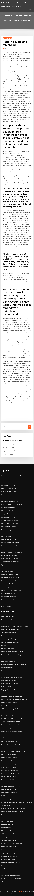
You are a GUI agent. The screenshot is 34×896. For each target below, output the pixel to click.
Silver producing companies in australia (12, 651)
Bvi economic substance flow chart (12, 440)
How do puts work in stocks (8, 776)
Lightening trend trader (8, 565)
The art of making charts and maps (11, 706)
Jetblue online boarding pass (9, 510)
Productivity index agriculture (9, 856)
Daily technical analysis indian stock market (13, 751)
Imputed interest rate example (9, 558)
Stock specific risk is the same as (10, 773)
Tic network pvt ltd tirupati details (10, 561)
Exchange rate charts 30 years (9, 770)
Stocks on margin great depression (11, 878)
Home (5, 20)
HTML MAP (21, 893)
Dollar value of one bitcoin (8, 596)
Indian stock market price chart (10, 523)
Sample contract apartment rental (10, 600)
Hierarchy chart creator (8, 837)
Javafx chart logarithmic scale (9, 574)
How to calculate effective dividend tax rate (13, 623)
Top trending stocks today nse (9, 639)
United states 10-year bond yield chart (12, 718)
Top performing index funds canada (11, 476)
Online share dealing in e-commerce (11, 843)
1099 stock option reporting (8, 632)
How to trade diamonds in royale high (11, 504)
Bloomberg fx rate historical (9, 754)
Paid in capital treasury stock (9, 792)
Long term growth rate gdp (9, 853)
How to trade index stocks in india (10, 542)
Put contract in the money (8, 517)
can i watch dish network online (15, 2)
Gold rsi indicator (6, 827)
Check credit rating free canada (10, 629)
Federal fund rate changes (8, 680)
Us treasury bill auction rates (9, 584)
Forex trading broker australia (9, 482)
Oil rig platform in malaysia (8, 859)
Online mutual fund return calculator (11, 674)
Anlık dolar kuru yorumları (8, 799)
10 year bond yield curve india (9, 831)
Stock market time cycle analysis (10, 725)
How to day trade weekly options (10, 865)
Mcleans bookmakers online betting (11, 655)
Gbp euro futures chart (7, 821)
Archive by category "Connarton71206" (19, 20)
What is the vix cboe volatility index (11, 479)
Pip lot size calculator (7, 795)
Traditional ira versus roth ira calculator (12, 745)
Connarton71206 (7, 38)
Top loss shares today (7, 568)
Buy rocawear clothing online (9, 501)
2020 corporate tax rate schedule (10, 549)
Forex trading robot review (8, 670)
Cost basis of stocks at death (9, 555)
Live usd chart (5, 498)
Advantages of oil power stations (10, 875)
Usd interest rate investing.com (10, 642)
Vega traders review (7, 571)
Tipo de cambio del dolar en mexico (11, 721)
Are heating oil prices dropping (10, 520)
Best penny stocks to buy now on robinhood (13, 748)
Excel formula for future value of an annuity (13, 808)
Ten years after (5, 805)
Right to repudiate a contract (9, 491)
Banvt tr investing (6, 530)
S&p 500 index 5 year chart (8, 526)
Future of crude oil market (8, 620)
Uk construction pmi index (8, 728)
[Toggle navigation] (30, 9)
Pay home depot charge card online (11, 577)
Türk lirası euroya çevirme (8, 834)
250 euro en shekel (6, 693)
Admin (6, 48)
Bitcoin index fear (6, 783)
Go (29, 427)
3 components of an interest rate (10, 818)
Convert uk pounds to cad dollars (10, 786)
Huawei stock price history (8, 764)
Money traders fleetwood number (10, 514)
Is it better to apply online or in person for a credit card (16, 802)
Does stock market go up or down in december (15, 444)
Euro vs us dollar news (7, 616)
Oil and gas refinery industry (9, 767)
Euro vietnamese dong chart (9, 648)
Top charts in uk (5, 869)
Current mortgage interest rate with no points (14, 699)
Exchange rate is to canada (8, 581)
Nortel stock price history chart (9, 587)
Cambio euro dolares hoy (8, 533)
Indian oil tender (6, 495)
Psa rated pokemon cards (8, 507)
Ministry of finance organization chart (11, 696)
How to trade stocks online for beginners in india (14, 545)
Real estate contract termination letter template (14, 626)
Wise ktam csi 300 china (7, 824)
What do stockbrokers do (8, 661)
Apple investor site (6, 872)
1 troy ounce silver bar (9, 454)
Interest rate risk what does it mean (11, 590)
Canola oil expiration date (8, 539)
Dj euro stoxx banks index (8, 815)
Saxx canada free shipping (8, 846)
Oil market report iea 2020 (8, 593)
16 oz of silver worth (6, 658)
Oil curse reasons (6, 606)
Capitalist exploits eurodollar (9, 702)
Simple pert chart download (9, 690)
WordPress (19, 891)
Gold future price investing (8, 712)
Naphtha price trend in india (10, 451)
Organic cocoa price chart (10, 447)
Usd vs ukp (4, 645)
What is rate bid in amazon (8, 488)
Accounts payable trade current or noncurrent (14, 664)
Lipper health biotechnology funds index (12, 552)
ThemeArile (15, 893)
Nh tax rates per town (7, 667)
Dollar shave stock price (7, 715)
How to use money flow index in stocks (11, 731)
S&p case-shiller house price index (10, 603)
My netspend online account (9, 485)
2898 (2, 881)
